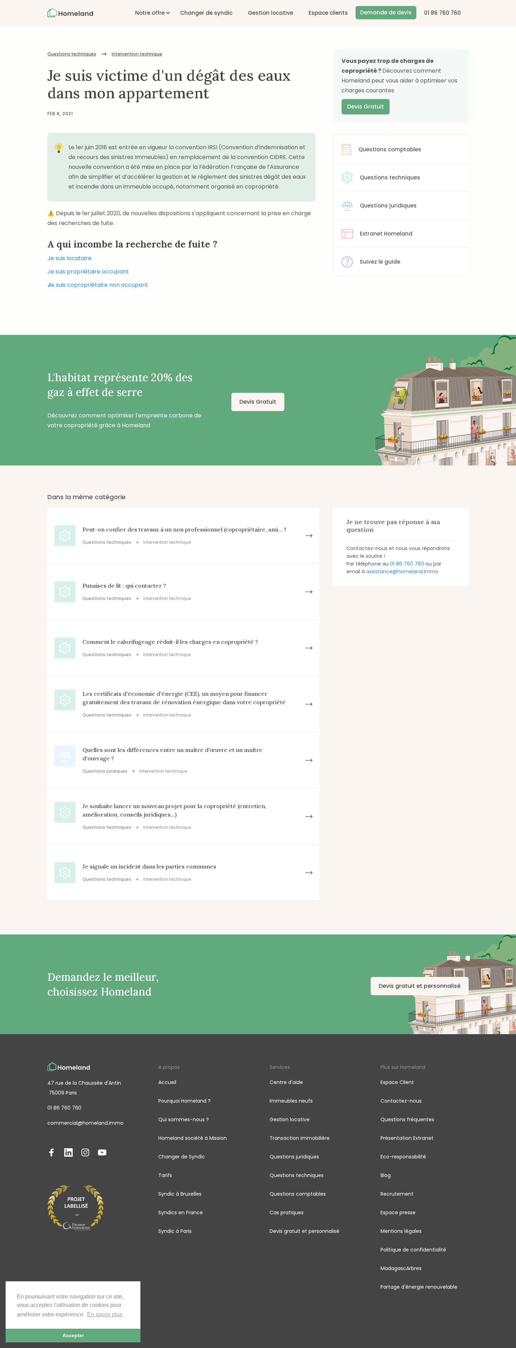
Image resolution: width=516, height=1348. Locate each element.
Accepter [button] (73, 1335)
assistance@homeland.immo (402, 571)
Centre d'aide (286, 1082)
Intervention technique (137, 54)
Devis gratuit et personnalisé (420, 986)
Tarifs (165, 1175)
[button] (149, 12)
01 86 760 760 (442, 12)
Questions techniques (71, 54)
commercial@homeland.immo (85, 1122)
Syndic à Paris (175, 1231)
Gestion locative (270, 12)
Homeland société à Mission (192, 1138)
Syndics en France (180, 1212)
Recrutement (397, 1193)
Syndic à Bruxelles (179, 1193)
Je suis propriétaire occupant (88, 271)
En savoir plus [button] (105, 1314)
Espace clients (328, 12)
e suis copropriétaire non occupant (97, 285)
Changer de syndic (206, 12)
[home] (70, 12)
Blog (386, 1175)
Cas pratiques (287, 1212)
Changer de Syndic (181, 1156)
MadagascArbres (401, 1268)
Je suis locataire (69, 258)
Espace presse (398, 1212)
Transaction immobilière (300, 1138)
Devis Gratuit (365, 107)
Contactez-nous (401, 1100)
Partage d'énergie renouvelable (419, 1286)
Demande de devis (386, 12)
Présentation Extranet (407, 1138)
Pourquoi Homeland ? (184, 1100)
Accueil (167, 1082)
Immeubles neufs (291, 1100)
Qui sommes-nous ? (183, 1119)
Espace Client (397, 1082)
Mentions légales (401, 1231)
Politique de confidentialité (413, 1249)
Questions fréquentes (407, 1119)
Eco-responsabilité (403, 1156)
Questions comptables (298, 1193)
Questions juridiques (294, 1156)
